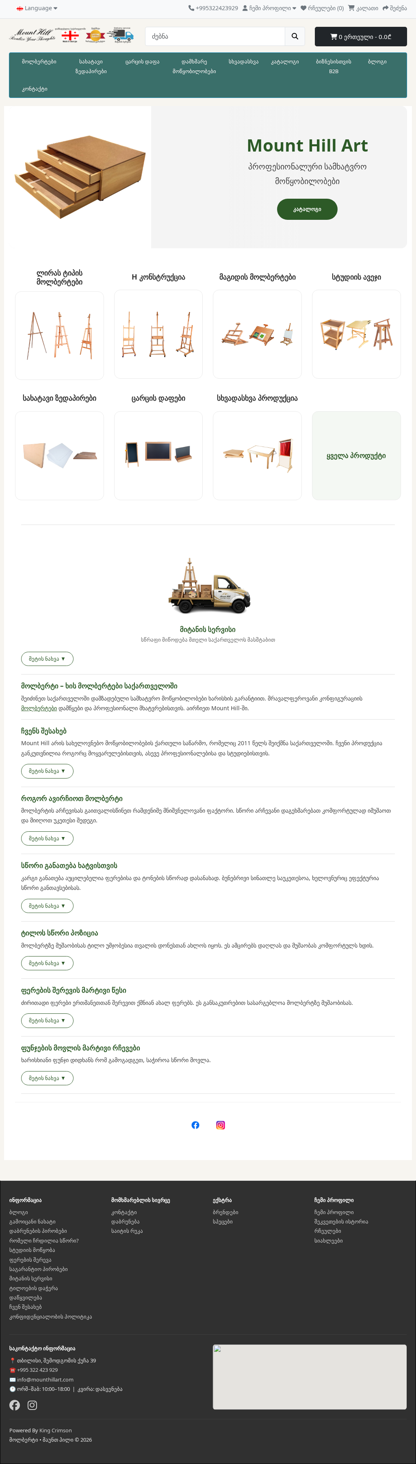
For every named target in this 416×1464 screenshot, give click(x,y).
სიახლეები (328, 1240)
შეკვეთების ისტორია (341, 1221)
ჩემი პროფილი (334, 1212)
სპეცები (223, 1221)
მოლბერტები (39, 61)
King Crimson (55, 1430)
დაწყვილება (25, 1297)
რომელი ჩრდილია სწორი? (44, 1240)
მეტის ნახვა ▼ (47, 658)
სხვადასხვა (244, 61)
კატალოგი (285, 61)
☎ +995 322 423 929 (33, 1369)
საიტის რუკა (127, 1230)
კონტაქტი (35, 88)
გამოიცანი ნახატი (32, 1221)
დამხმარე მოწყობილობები (194, 66)
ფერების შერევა (30, 1259)
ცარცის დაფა (143, 61)
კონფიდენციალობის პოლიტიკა (50, 1316)
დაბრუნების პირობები (38, 1230)
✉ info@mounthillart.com (41, 1379)
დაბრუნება (125, 1221)
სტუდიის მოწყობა (32, 1250)
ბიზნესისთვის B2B (333, 66)
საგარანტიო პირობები (38, 1269)
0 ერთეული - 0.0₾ (364, 37)
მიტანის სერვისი (30, 1278)
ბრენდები (225, 1212)
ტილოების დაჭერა (33, 1288)
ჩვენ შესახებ (25, 1306)
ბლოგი (377, 61)
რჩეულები (327, 1230)
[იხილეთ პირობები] (208, 587)
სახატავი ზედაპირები (91, 66)
